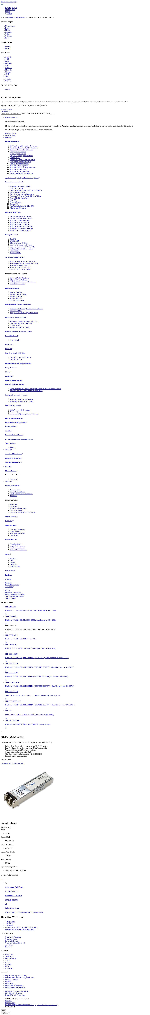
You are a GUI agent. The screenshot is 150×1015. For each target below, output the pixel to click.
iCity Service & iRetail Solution (21, 323)
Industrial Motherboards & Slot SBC (22, 247)
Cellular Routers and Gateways (20, 217)
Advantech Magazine (17, 533)
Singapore (8, 72)
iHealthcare (9, 376)
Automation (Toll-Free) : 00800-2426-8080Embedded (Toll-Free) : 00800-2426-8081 (21, 928)
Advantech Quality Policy (13, 462)
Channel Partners (10, 471)
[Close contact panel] (1, 879)
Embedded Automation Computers (22, 194)
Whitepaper (9, 956)
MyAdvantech (10, 10)
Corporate (8, 521)
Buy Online (11, 922)
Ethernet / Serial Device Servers (21, 219)
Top (4, 1010)
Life (11, 560)
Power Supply (15, 340)
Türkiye (8, 79)
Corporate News (11, 939)
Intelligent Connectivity (12, 212)
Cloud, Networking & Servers (14, 257)
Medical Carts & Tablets (18, 294)
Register (8, 8)
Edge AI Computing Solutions (20, 357)
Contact (8, 579)
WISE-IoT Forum (16, 510)
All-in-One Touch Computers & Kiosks (23, 321)
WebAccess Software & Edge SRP (22, 206)
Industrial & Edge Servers (13, 380)
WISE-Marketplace (12, 585)
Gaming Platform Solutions (19, 164)
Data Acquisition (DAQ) (18, 192)
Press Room (14, 535)
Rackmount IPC (15, 253)
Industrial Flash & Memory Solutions (22, 168)
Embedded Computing (12, 141)
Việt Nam (8, 81)
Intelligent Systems (11, 235)
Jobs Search (9, 945)
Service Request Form (17, 492)
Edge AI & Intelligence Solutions (21, 156)
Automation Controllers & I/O (20, 186)
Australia (8, 57)
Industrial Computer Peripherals (21, 245)
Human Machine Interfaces (19, 198)
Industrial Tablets (16, 311)
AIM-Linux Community (18, 508)
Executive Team (15, 531)
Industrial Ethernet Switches (19, 220)
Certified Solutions (16, 188)
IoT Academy (14, 506)
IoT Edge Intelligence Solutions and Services (19, 439)
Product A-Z (9, 344)
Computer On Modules (18, 152)
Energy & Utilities (11, 368)
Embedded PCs (15, 158)
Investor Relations (11, 539)
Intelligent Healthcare (12, 288)
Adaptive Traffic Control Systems (21, 399)
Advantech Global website (16, 17)
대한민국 (8, 68)
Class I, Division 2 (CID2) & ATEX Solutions (26, 190)
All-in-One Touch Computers (20, 410)
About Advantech (10, 525)
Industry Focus (10, 958)
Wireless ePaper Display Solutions (21, 173)
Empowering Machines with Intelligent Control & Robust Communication (35, 389)
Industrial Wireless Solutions (19, 171)
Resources (13, 504)
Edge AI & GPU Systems (18, 243)
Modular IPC (14, 251)
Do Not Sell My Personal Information (31, 1005)
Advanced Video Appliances (20, 278)
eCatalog (8, 964)
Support (8, 481)
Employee (8, 575)
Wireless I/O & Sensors (18, 208)
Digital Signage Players (18, 154)
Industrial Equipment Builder (14, 384)
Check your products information (21, 494)
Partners (8, 466)
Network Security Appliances (20, 265)
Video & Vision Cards (17, 284)
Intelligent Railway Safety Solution (22, 401)
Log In (14, 8)
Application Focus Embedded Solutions (23, 148)
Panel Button (5, 111)
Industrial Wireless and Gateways (21, 226)
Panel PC (13, 200)
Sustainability (9, 570)
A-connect (9, 968)
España (7, 48)
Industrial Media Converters (19, 222)
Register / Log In (11, 117)
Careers (7, 554)
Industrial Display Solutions (14, 435)
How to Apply (15, 566)
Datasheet (4, 763)
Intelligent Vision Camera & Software (23, 282)
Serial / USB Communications (20, 230)
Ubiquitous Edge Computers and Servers (24, 414)
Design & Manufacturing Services (15, 422)
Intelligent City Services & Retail (15, 317)
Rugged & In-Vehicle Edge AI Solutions (24, 313)
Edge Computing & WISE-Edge (15, 353)
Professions (14, 558)
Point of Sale (14, 412)
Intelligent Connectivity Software (21, 228)
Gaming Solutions (10, 426)
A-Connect (9, 587)
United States (9, 26)
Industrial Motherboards (18, 170)
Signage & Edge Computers (19, 327)
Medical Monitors (16, 298)
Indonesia (8, 63)
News (7, 962)
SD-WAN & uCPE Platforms (20, 267)
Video (7, 960)
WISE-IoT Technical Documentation (22, 512)
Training (12, 562)
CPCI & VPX (14, 241)
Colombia (8, 36)
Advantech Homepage (8, 2)
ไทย (6, 77)
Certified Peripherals (11, 336)
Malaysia (8, 70)
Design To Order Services (13, 458)
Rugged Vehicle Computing (13, 418)
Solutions (8, 349)
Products (8, 137)
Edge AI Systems (16, 359)
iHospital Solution (16, 292)
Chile (7, 34)
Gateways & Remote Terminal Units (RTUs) (25, 196)
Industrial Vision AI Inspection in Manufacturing (26, 391)
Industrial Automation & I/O (14, 182)
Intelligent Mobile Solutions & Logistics (17, 304)
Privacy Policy (10, 1003)
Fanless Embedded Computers (20, 162)
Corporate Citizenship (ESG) (15, 943)
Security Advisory (11, 516)
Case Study (9, 954)
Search (7, 12)
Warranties (13, 496)
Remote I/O (14, 204)
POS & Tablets (15, 325)
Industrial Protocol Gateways (20, 224)
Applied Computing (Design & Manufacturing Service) (22, 178)
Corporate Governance (17, 546)
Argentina (8, 32)
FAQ (7, 966)
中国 (7, 59)
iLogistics (8, 431)
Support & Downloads (12, 485)
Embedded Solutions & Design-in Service (18, 363)
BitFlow (12, 447)
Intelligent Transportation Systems (21, 249)
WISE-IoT (13, 479)
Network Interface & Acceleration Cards (24, 263)
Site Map (8, 1001)
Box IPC (13, 239)
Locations (13, 564)
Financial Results (16, 544)
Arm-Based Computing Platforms (21, 150)
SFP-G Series (10, 598)
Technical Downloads (15, 763)
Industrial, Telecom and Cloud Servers (23, 261)
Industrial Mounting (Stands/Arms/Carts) (18, 331)
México (8, 30)
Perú (6, 38)
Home (7, 590)
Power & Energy (15, 202)
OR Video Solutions (17, 300)
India (7, 61)
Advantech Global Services (13, 454)
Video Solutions (10, 443)
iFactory (8, 372)
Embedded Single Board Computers (22, 160)
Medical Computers (16, 296)
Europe (9, 14)
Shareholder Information (18, 550)
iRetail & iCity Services (12, 405)
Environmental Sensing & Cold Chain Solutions (26, 309)
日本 (7, 65)
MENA (8, 89)
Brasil (7, 28)
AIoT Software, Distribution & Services (23, 146)
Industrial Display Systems (19, 166)
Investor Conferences (17, 548)
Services (8, 449)
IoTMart (8, 583)
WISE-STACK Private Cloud (20, 269)
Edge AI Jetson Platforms (18, 280)
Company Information (17, 529)
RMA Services (15, 490)
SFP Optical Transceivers (14, 596)
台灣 (7, 74)
